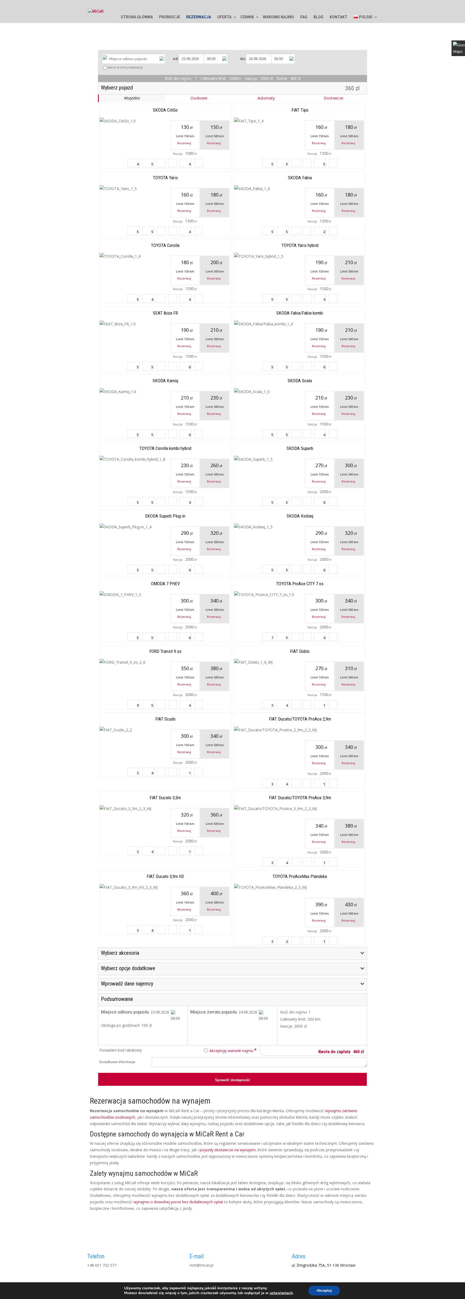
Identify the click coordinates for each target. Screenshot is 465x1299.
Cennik (247, 17)
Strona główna (137, 17)
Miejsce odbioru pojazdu (125, 1012)
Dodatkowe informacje (117, 1062)
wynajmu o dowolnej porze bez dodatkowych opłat (178, 1201)
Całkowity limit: (293, 1019)
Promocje (169, 17)
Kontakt (338, 17)
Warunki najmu (278, 17)
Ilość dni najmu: (293, 1012)
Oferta (224, 17)
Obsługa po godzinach (120, 1025)
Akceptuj (324, 1290)
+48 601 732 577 (102, 1265)
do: (243, 58)
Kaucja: (286, 1026)
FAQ (303, 17)
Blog (318, 17)
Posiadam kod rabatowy (120, 1050)
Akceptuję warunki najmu (231, 1050)
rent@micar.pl (201, 1265)
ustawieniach (281, 1293)
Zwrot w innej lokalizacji (125, 67)
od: (176, 58)
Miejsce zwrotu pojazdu (213, 1012)
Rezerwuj (184, 143)
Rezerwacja (198, 17)
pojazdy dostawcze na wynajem (228, 1149)
